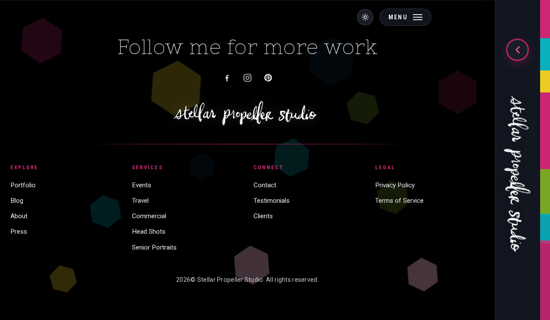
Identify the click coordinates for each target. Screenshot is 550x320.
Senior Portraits (154, 247)
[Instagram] (247, 77)
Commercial (149, 216)
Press (18, 231)
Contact (265, 185)
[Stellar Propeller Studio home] (517, 165)
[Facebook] (227, 77)
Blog (16, 200)
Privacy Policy (395, 185)
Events (141, 185)
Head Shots (148, 231)
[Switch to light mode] (365, 17)
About (19, 216)
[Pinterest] (268, 77)
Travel (140, 200)
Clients (263, 216)
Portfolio (23, 185)
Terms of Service (399, 200)
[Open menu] (517, 50)
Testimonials (272, 200)
